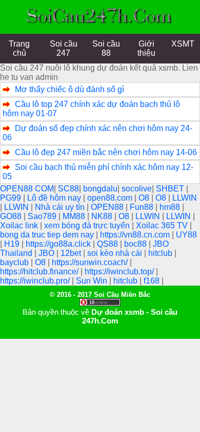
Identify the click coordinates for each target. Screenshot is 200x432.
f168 (153, 280)
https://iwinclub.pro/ (36, 280)
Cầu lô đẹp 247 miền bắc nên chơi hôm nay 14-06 (106, 152)
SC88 (68, 188)
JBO (47, 253)
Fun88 (142, 207)
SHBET (171, 188)
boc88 (136, 244)
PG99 (11, 197)
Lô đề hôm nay (55, 197)
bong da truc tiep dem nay (48, 234)
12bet (72, 253)
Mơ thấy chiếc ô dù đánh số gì (69, 89)
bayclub (15, 262)
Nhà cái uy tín (61, 207)
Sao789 (43, 216)
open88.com (110, 197)
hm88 (170, 207)
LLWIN (184, 197)
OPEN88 (108, 207)
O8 (144, 197)
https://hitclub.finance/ (40, 271)
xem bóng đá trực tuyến (88, 225)
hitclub (161, 253)
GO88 (12, 216)
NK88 (102, 216)
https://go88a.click (59, 244)
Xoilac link (20, 225)
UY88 (186, 234)
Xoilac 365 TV (163, 225)
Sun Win (92, 280)
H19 (13, 244)
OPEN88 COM (27, 188)
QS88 (108, 244)
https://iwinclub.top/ (120, 271)
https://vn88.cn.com (136, 234)
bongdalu (100, 188)
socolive (137, 188)
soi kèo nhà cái (115, 253)
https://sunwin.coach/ (91, 262)
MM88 (75, 216)
